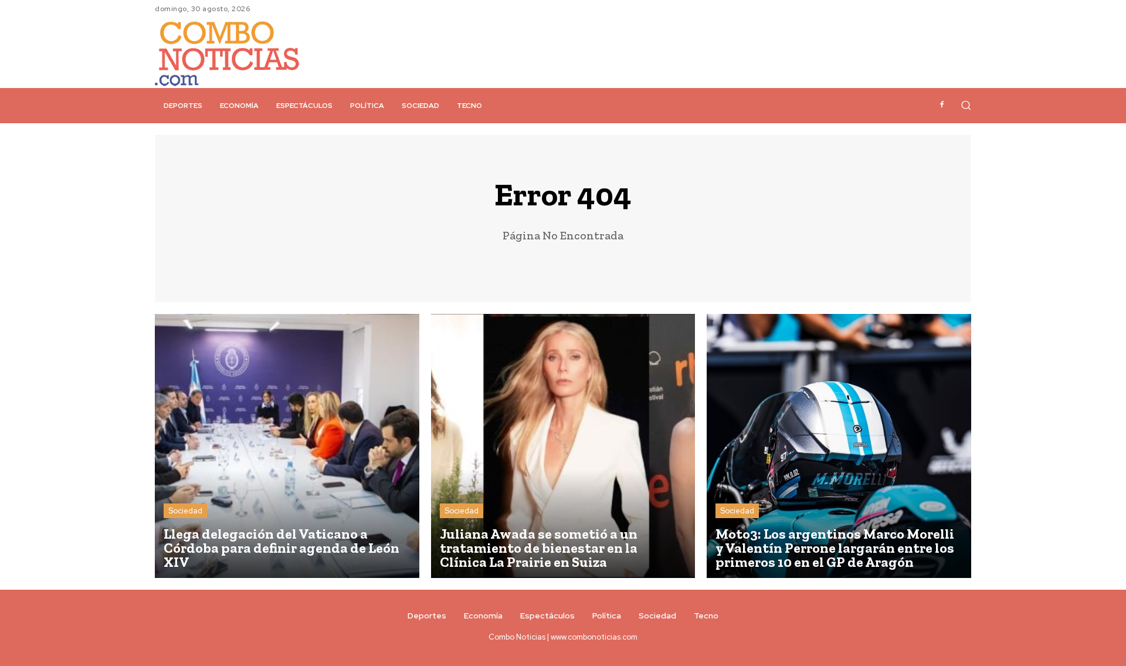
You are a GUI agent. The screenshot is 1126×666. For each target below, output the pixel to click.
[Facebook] (942, 105)
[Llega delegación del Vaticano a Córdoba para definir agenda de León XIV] (287, 446)
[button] (966, 105)
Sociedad (185, 511)
